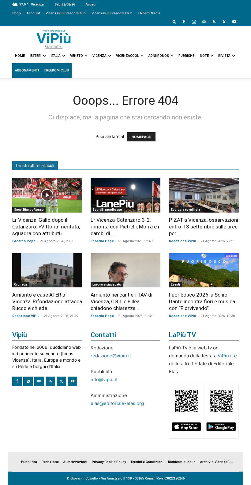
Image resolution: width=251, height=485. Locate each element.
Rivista (224, 56)
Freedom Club (56, 70)
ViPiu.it (225, 356)
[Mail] (203, 21)
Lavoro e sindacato (106, 284)
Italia (56, 56)
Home (20, 56)
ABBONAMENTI (27, 70)
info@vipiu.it (104, 379)
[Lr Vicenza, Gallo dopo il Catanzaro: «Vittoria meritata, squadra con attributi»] (47, 195)
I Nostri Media (149, 13)
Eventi (175, 284)
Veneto (76, 56)
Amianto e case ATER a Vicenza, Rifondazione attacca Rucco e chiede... (47, 301)
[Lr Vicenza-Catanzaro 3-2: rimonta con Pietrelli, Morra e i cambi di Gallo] (125, 195)
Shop (16, 13)
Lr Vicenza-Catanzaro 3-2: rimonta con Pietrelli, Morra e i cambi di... (125, 226)
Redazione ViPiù (182, 241)
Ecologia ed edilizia (185, 209)
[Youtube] (234, 21)
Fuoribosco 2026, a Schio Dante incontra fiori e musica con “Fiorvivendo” (202, 301)
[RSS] (214, 21)
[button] (174, 21)
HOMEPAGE (141, 137)
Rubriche (186, 56)
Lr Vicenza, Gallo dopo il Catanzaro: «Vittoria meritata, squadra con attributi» (46, 226)
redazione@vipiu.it (111, 356)
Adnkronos (158, 56)
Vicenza (99, 56)
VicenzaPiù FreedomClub (66, 13)
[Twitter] (224, 21)
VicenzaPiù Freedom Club (112, 13)
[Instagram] (193, 21)
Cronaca (20, 284)
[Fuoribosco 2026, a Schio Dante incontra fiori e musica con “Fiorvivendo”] (204, 270)
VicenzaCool (127, 56)
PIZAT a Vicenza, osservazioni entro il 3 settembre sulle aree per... (203, 226)
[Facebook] (183, 21)
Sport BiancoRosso (29, 209)
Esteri (35, 56)
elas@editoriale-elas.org (117, 403)
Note (204, 56)
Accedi (91, 4)
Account (33, 13)
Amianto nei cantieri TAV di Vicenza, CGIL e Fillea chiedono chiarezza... (121, 301)
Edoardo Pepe (24, 241)
